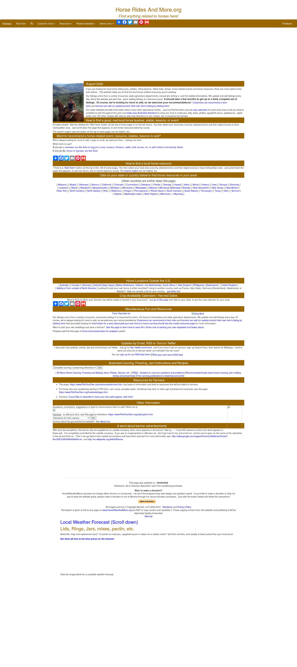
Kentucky (234, 184)
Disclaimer (167, 506)
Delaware (145, 184)
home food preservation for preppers (100, 331)
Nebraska (175, 187)
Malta (119, 285)
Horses (6, 23)
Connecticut (132, 184)
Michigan (114, 187)
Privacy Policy (184, 506)
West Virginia (150, 193)
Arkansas (83, 184)
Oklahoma (116, 190)
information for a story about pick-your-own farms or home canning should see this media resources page (143, 323)
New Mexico (232, 187)
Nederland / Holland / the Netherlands (142, 285)
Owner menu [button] (106, 23)
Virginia (117, 193)
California (106, 184)
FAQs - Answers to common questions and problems (158, 372)
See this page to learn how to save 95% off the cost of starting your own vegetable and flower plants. (155, 327)
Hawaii (177, 184)
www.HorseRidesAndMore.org (117, 510)
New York (62, 190)
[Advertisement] (148, 57)
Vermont (235, 190)
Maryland (85, 187)
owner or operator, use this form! (82, 150)
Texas (218, 190)
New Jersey (217, 187)
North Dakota (93, 190)
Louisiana (63, 187)
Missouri (153, 187)
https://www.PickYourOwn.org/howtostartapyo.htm (83, 392)
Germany (86, 285)
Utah (226, 190)
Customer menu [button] (45, 23)
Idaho (186, 184)
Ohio (105, 190)
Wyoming (178, 193)
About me (105, 421)
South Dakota (191, 190)
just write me (173, 291)
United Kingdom (229, 285)
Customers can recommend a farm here (156, 320)
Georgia (167, 184)
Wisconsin (165, 193)
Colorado (118, 184)
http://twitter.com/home (141, 347)
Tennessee (206, 190)
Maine (74, 187)
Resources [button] (65, 23)
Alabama (62, 184)
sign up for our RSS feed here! (135, 354)
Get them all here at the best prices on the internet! (87, 538)
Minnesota (127, 187)
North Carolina (77, 190)
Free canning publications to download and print (160, 375)
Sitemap (148, 516)
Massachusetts (100, 187)
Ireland (97, 285)
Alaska (73, 184)
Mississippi (141, 187)
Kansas (223, 184)
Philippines (199, 285)
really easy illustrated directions (142, 112)
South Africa (169, 285)
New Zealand (184, 285)
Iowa (214, 184)
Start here (21, 23)
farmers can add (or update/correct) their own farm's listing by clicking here (132, 105)
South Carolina (174, 190)
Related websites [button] (85, 23)
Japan (111, 285)
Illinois (196, 184)
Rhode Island (157, 190)
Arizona (95, 184)
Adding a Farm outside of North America (76, 288)
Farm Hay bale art (121, 313)
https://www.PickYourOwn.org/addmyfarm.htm (130, 414)
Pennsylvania (141, 190)
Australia (64, 285)
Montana (164, 187)
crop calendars (200, 109)
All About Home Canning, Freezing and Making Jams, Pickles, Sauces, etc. (93, 372)
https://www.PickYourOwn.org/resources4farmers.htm (96, 384)
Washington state (132, 193)
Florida (156, 184)
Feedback (287, 23)
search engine (131, 170)
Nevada (186, 187)
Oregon (127, 190)
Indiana (205, 184)
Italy (105, 285)
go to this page (161, 299)
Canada (75, 285)
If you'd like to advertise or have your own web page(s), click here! (101, 396)
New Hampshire (201, 187)
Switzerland (212, 285)
